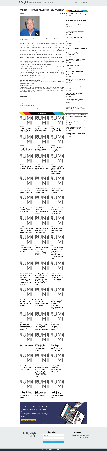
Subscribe (53, 442)
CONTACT (50, 2)
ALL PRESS (44, 2)
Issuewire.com (44, 43)
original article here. (52, 108)
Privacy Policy (85, 437)
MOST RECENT (37, 2)
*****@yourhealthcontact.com (27, 103)
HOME (30, 2)
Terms (81, 437)
